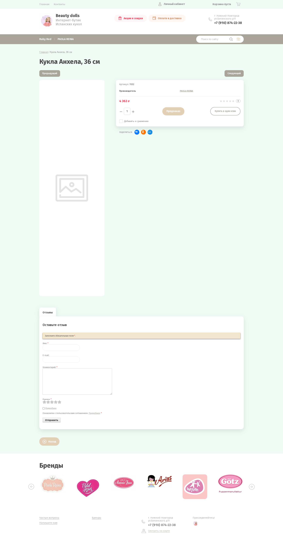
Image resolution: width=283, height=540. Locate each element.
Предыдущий (49, 73)
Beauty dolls (68, 15)
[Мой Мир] (150, 132)
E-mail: (46, 355)
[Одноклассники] (143, 132)
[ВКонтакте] (136, 132)
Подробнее (51, 408)
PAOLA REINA (186, 91)
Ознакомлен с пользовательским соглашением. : (72, 413)
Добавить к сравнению (136, 121)
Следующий (234, 73)
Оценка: (47, 399)
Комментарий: (50, 367)
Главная (43, 52)
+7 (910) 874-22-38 (228, 23)
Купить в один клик (225, 111)
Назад (52, 441)
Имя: (45, 343)
